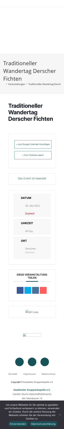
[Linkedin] (35, 290)
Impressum (29, 373)
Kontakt (13, 373)
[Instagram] (32, 362)
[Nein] (59, 414)
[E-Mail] (43, 290)
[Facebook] (19, 362)
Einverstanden (18, 423)
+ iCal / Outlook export (33, 155)
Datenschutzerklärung (43, 423)
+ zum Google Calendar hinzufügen (33, 144)
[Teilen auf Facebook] (20, 290)
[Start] (4, 84)
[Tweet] (27, 290)
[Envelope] (44, 362)
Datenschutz (49, 373)
